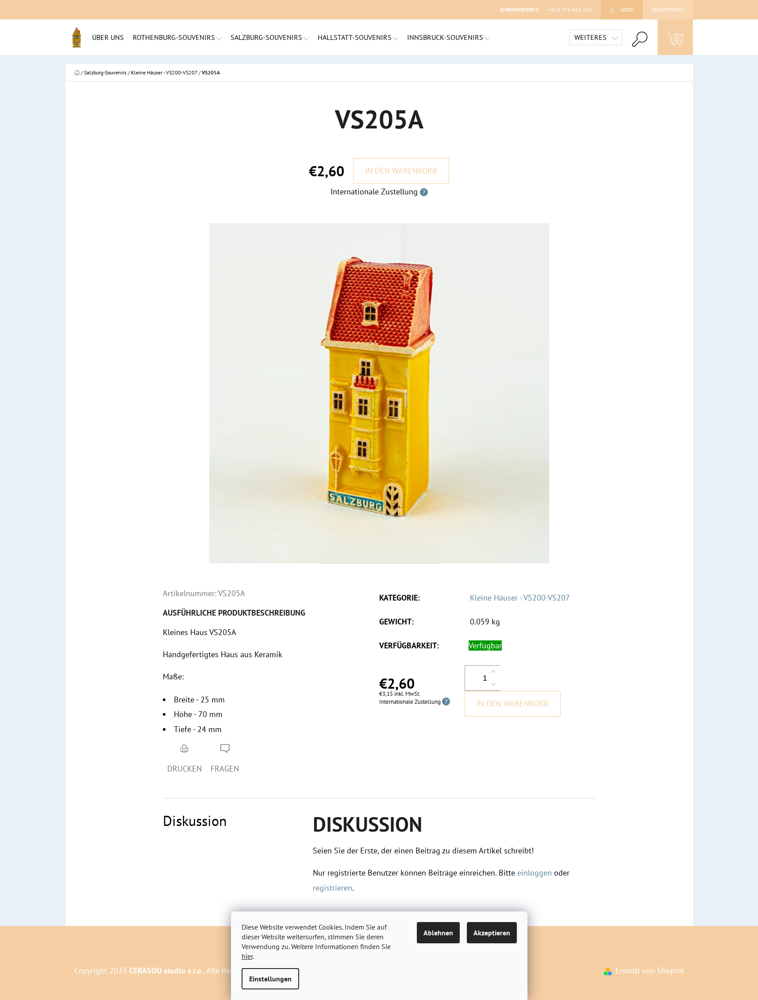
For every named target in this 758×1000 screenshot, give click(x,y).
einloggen (534, 873)
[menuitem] (108, 37)
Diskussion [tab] (195, 821)
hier (247, 956)
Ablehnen (438, 932)
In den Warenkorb (401, 171)
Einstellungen (270, 978)
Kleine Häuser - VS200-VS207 (520, 598)
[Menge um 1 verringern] (493, 684)
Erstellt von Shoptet (650, 970)
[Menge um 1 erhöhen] (493, 672)
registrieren (332, 888)
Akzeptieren (491, 932)
